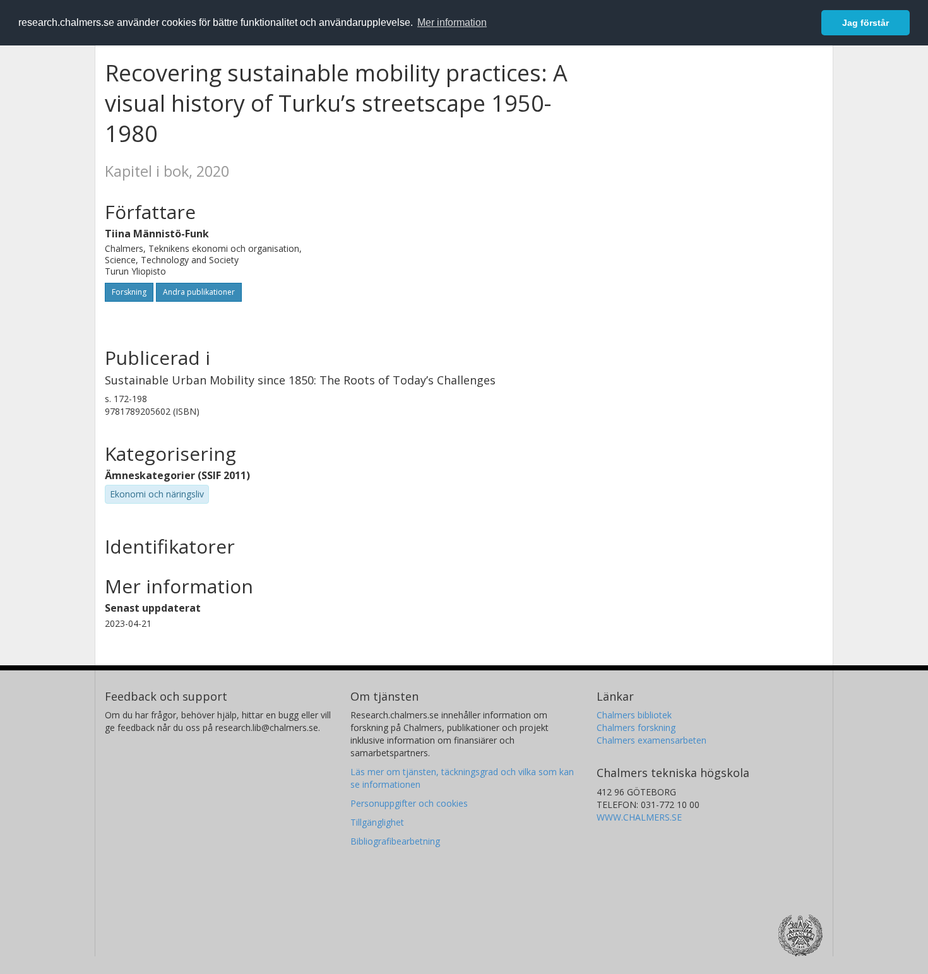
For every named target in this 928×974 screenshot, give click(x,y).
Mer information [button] (452, 22)
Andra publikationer (199, 292)
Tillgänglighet (377, 822)
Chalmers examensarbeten (651, 740)
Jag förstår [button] (865, 23)
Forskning (129, 292)
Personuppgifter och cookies (409, 803)
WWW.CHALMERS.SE (639, 817)
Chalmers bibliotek (634, 715)
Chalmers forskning (636, 727)
